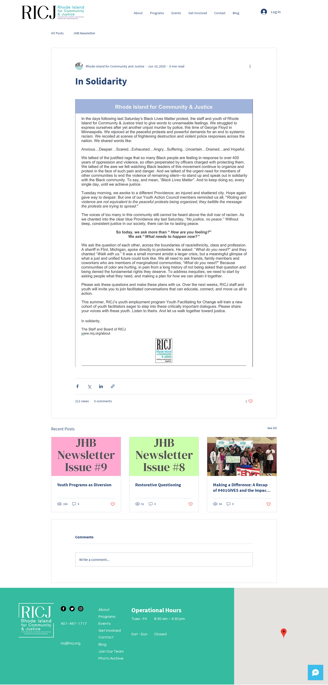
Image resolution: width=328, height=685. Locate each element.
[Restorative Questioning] (164, 456)
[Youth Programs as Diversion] (86, 456)
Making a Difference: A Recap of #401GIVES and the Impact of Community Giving (240, 487)
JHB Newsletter (84, 33)
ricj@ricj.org (70, 643)
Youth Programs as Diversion (84, 484)
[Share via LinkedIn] (101, 386)
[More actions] (250, 66)
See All (272, 428)
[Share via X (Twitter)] (89, 386)
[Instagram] (80, 608)
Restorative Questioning (158, 484)
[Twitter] (72, 608)
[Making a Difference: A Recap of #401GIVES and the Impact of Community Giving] (242, 456)
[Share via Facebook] (77, 386)
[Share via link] (112, 386)
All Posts (57, 33)
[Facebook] (63, 608)
